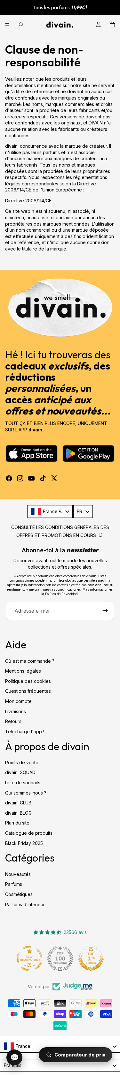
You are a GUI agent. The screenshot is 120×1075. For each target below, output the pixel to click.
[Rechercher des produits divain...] (21, 25)
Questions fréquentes (28, 691)
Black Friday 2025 (24, 843)
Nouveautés (18, 874)
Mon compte (18, 701)
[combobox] (49, 511)
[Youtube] (31, 478)
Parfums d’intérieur (25, 904)
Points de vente (21, 762)
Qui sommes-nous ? (25, 792)
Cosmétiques (19, 894)
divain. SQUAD (20, 772)
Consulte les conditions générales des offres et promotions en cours (60, 531)
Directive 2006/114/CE (28, 200)
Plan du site (17, 823)
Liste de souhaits (22, 782)
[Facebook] (9, 478)
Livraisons (15, 711)
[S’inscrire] (105, 610)
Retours (13, 721)
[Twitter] (54, 478)
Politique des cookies (28, 681)
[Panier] (112, 25)
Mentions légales (23, 671)
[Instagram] (20, 478)
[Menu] (7, 24)
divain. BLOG (18, 813)
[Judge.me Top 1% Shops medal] (91, 958)
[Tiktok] (43, 478)
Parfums (13, 884)
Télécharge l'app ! (24, 731)
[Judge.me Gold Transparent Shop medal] (29, 958)
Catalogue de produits (28, 833)
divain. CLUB (18, 802)
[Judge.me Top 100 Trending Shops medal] (60, 958)
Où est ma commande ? (29, 661)
